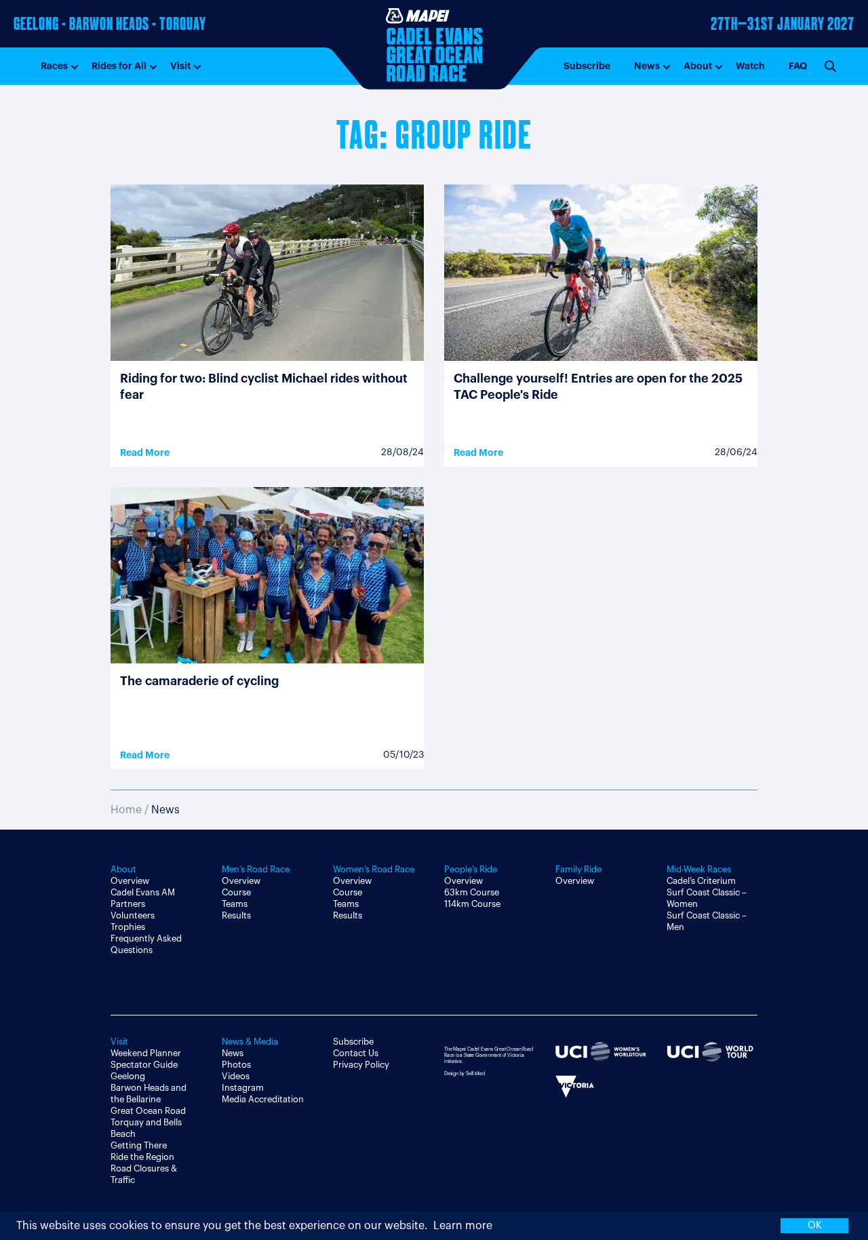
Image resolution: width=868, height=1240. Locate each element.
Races (54, 66)
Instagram (243, 1087)
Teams (235, 903)
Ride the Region (142, 1156)
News (647, 66)
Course (236, 892)
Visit (180, 66)
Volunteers (133, 915)
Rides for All (119, 66)
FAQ (798, 66)
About (698, 66)
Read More (145, 452)
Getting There (139, 1145)
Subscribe (587, 66)
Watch (750, 66)
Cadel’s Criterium (701, 880)
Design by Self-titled (464, 1073)
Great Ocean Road (148, 1110)
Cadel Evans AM (143, 892)
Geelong (128, 1076)
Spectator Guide (144, 1064)
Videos (236, 1076)
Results (236, 915)
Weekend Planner (146, 1053)
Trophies (128, 927)
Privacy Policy (361, 1064)
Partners (128, 903)
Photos (236, 1064)
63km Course (471, 892)
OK (815, 1225)
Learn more (462, 1225)
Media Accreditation (263, 1099)
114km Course (472, 903)
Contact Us (355, 1053)
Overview (130, 880)
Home (126, 810)
